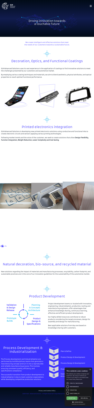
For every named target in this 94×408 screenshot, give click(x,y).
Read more (79, 379)
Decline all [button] (84, 398)
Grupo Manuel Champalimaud (63, 393)
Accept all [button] (72, 398)
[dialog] (78, 387)
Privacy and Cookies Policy (47, 391)
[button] (78, 402)
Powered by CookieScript (78, 404)
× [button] (90, 369)
